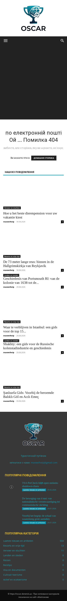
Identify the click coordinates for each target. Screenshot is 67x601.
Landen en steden (11, 275)
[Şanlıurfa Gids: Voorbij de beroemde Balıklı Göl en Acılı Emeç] (33, 374)
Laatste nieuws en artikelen (34, 490)
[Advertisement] (33, 86)
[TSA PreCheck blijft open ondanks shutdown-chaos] (11, 487)
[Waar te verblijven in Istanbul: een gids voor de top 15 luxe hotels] (33, 308)
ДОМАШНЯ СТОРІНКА (44, 158)
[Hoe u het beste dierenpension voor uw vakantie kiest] (33, 194)
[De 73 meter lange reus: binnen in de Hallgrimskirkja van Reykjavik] (33, 243)
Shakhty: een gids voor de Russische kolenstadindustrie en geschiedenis (28, 346)
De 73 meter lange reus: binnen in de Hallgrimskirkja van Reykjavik (28, 264)
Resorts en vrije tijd (12, 256)
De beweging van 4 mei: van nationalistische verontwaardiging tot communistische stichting (41, 501)
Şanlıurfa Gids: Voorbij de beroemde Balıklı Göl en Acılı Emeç (28, 395)
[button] (5, 40)
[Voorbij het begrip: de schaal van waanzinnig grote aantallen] (11, 520)
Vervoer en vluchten (12, 208)
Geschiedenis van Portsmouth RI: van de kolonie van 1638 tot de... (31, 281)
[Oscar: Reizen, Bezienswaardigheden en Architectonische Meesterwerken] (33, 18)
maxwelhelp (8, 221)
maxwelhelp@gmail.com (44, 462)
